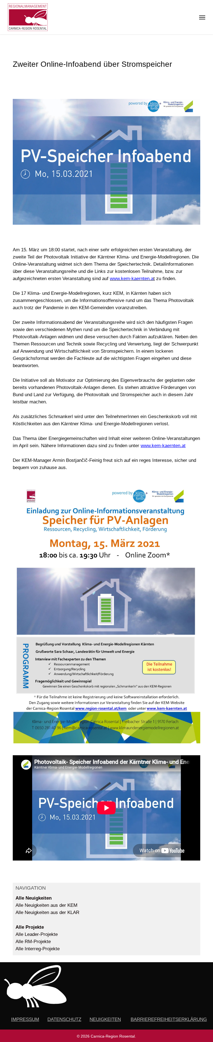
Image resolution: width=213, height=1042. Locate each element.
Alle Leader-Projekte (37, 934)
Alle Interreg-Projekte (38, 948)
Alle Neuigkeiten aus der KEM (46, 905)
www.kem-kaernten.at (163, 445)
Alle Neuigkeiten (34, 898)
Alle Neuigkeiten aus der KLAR (47, 912)
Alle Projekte (30, 927)
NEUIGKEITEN (105, 1019)
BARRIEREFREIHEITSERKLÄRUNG (169, 1019)
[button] (202, 17)
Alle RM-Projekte (33, 941)
